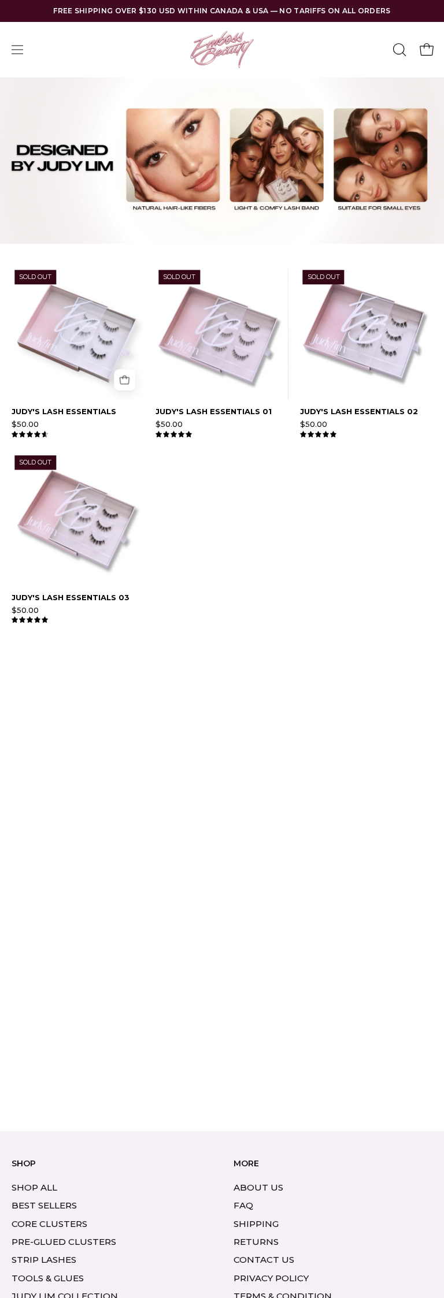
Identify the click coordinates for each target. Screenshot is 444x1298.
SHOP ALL (34, 1187)
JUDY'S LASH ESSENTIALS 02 (359, 411)
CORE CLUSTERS (49, 1223)
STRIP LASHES (44, 1259)
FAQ (243, 1205)
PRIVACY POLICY (271, 1278)
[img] (30, 434)
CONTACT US (264, 1259)
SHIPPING (256, 1223)
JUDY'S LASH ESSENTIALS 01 (214, 411)
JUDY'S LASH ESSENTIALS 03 (71, 597)
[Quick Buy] (124, 379)
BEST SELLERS (44, 1205)
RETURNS (256, 1241)
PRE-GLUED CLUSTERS (64, 1241)
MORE (246, 1164)
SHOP (24, 1164)
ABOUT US (258, 1187)
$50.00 (25, 424)
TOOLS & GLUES (48, 1278)
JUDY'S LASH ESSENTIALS (64, 411)
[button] (398, 50)
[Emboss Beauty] (222, 50)
